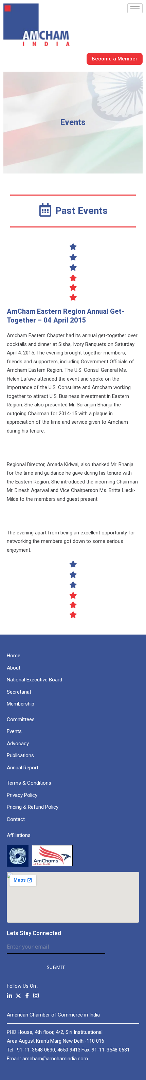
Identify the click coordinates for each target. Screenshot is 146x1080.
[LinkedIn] (9, 995)
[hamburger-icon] (135, 8)
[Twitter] (18, 995)
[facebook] (27, 995)
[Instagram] (36, 995)
